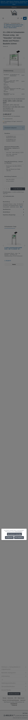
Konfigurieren (9, 537)
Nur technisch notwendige (14, 534)
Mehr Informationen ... (19, 531)
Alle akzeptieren (19, 537)
